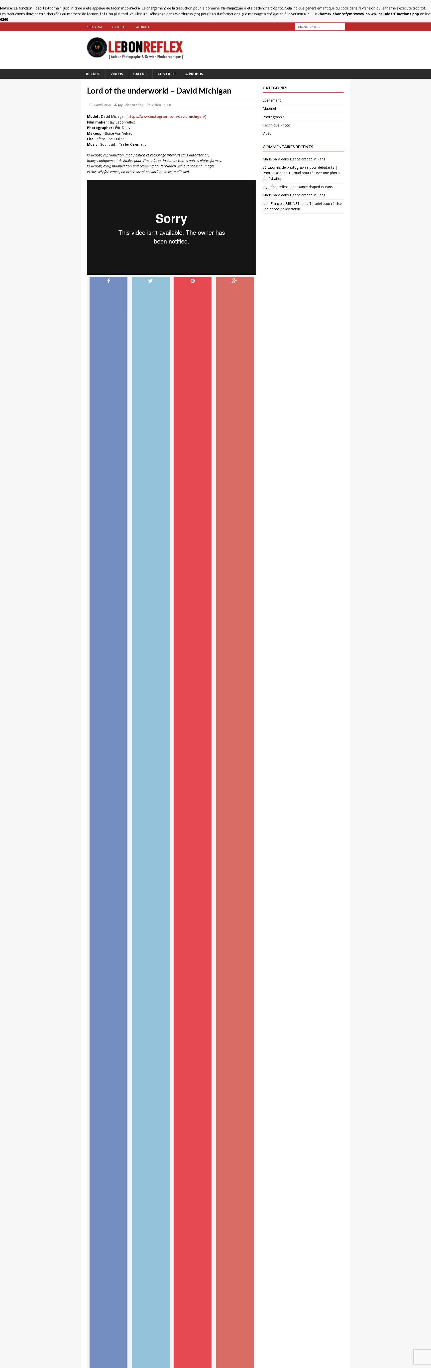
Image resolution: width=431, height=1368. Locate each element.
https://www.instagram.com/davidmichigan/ (166, 116)
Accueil (93, 73)
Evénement (272, 100)
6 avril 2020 (102, 105)
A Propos (194, 73)
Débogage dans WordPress (170, 13)
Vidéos (116, 73)
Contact (166, 73)
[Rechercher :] (320, 26)
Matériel (269, 108)
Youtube (118, 27)
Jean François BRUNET (281, 203)
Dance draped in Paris (307, 159)
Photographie (274, 117)
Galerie (140, 73)
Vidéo (156, 105)
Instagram (94, 27)
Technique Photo (276, 125)
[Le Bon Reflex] (215, 50)
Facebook (142, 27)
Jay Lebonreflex (131, 105)
